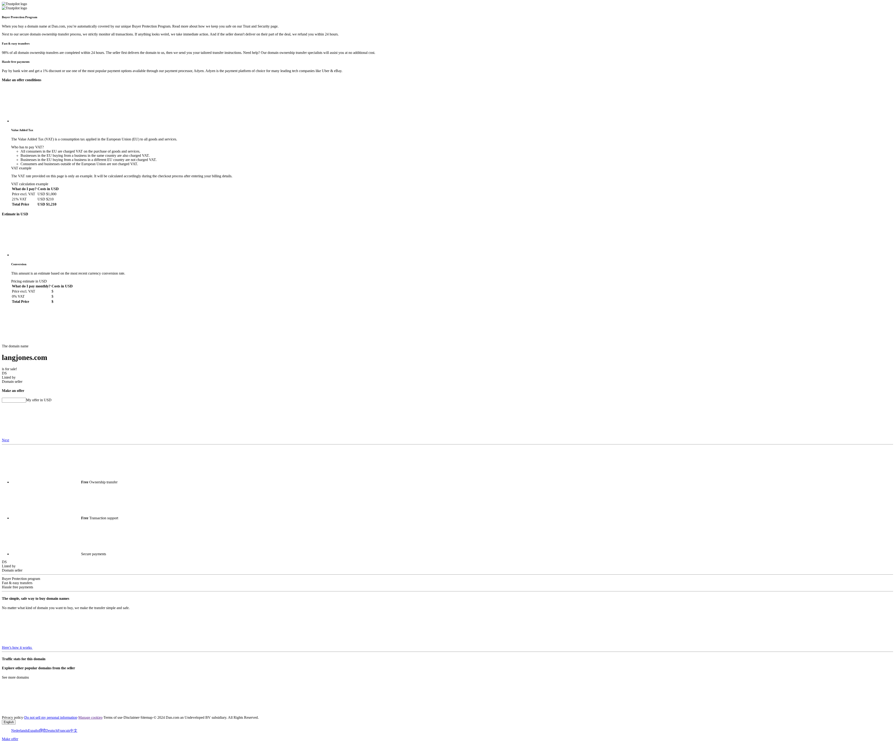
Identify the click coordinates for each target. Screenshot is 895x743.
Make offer (10, 739)
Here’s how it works (17, 647)
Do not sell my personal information (50, 717)
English (9, 722)
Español (34, 731)
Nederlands (19, 731)
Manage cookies (90, 717)
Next (5, 440)
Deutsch (51, 731)
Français (64, 731)
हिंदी (42, 731)
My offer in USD (39, 400)
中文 (73, 731)
